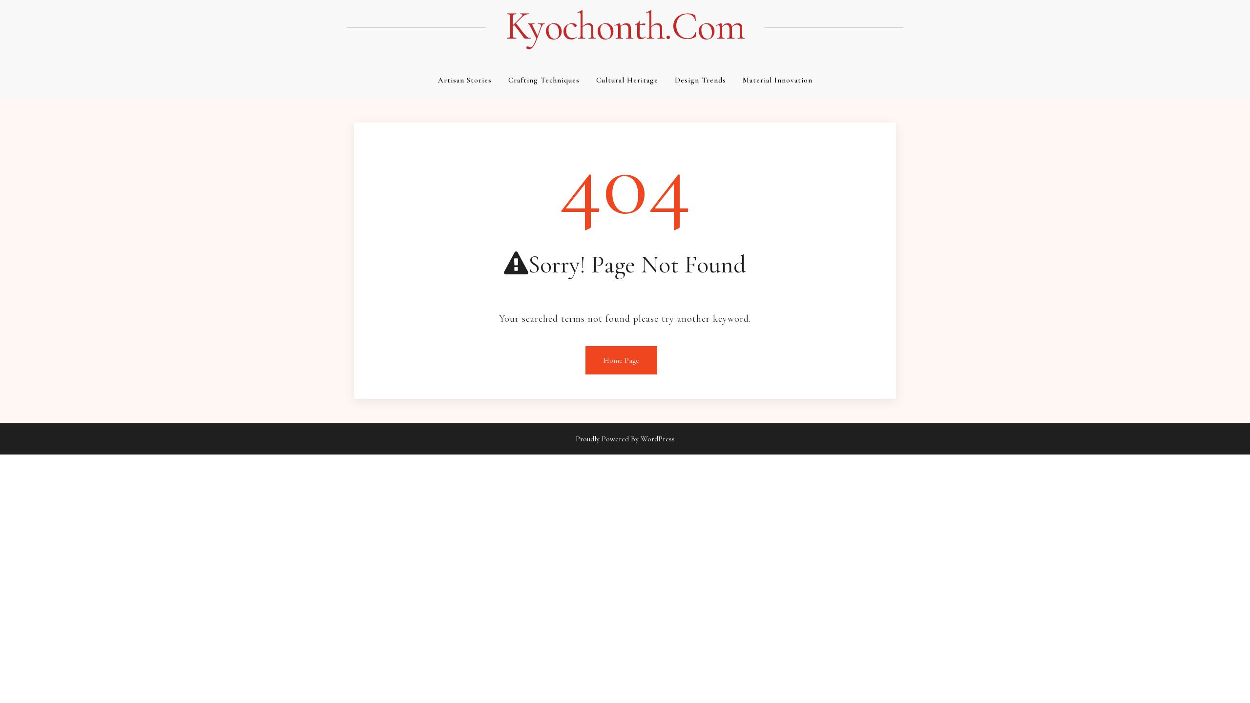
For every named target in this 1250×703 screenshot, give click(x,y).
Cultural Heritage (627, 80)
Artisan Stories (465, 80)
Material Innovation (777, 80)
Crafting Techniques (544, 80)
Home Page (621, 360)
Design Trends (700, 80)
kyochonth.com (625, 26)
